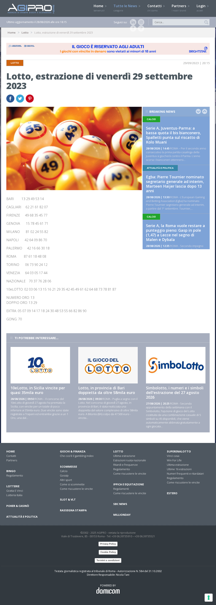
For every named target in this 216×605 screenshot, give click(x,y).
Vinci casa (173, 456)
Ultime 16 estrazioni (179, 469)
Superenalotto (179, 451)
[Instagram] (140, 22)
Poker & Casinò (17, 506)
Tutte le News (125, 8)
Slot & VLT (68, 499)
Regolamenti (121, 489)
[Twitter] (140, 28)
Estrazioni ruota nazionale (129, 460)
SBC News (120, 504)
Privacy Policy (108, 543)
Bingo (11, 471)
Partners (179, 8)
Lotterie (12, 486)
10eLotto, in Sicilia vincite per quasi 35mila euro (38, 390)
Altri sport (66, 480)
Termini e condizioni (108, 560)
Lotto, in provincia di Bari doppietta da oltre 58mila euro (106, 390)
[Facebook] (132, 28)
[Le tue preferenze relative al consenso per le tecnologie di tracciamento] (209, 598)
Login (201, 8)
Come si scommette (72, 484)
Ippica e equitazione (128, 484)
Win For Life (174, 460)
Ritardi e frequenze (125, 465)
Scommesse (68, 466)
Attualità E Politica (22, 516)
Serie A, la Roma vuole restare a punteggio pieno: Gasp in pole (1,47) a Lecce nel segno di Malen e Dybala (175, 232)
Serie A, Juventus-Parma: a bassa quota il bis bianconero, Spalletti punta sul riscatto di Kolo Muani (173, 135)
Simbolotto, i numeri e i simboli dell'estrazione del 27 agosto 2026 (175, 392)
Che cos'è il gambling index (76, 456)
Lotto (25, 32)
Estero (172, 493)
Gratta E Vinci (14, 491)
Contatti (154, 8)
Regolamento (14, 475)
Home (99, 8)
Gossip (64, 475)
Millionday (122, 515)
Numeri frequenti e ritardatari (185, 473)
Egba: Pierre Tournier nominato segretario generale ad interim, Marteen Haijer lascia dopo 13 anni (175, 183)
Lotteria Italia (14, 495)
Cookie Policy (108, 552)
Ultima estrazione (124, 456)
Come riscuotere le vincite (76, 489)
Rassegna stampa (73, 510)
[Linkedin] (132, 22)
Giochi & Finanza (72, 451)
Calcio (64, 471)
